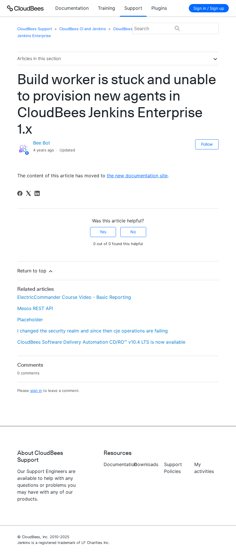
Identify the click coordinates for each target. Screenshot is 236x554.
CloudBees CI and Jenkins (82, 28)
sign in (36, 390)
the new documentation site (137, 175)
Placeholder (30, 319)
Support (133, 8)
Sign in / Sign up (208, 8)
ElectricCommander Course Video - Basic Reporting (74, 297)
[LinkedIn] (37, 193)
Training (106, 8)
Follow (207, 144)
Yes (103, 231)
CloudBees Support (34, 28)
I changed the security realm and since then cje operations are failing (92, 331)
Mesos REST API (35, 308)
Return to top (32, 271)
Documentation (72, 8)
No (133, 231)
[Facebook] (19, 193)
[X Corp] (28, 193)
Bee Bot (41, 143)
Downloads (146, 464)
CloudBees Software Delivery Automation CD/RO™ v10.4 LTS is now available (101, 342)
